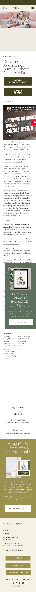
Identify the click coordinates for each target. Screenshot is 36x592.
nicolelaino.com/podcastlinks (13, 251)
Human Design (10, 56)
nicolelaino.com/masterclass (15, 234)
